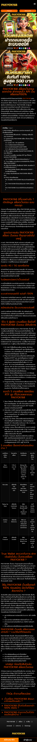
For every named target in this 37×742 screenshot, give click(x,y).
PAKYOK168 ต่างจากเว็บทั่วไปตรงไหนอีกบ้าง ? (19, 713)
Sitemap (27, 726)
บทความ (18, 726)
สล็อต (20, 722)
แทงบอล (9, 726)
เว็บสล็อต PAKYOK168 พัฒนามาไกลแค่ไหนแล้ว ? (19, 700)
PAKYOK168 (27, 98)
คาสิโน (28, 722)
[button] (34, 3)
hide (10, 128)
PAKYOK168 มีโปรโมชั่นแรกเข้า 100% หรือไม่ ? (19, 707)
